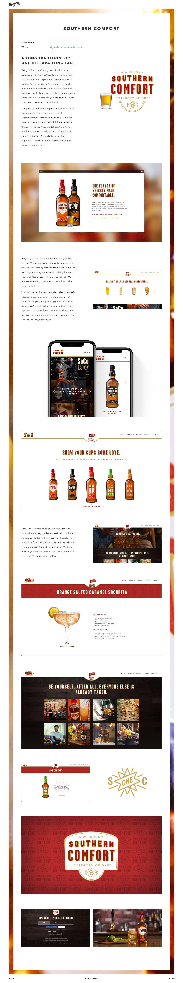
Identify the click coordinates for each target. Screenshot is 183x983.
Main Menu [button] (171, 4)
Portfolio (91, 979)
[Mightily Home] (14, 4)
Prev (11, 979)
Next (171, 979)
